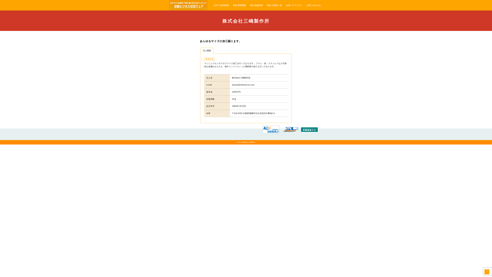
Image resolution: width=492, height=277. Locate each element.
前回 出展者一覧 (274, 5)
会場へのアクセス (294, 5)
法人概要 (207, 51)
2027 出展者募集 (221, 5)
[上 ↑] (486, 271)
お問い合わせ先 (313, 5)
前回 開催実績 (256, 5)
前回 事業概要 (239, 5)
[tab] (207, 51)
